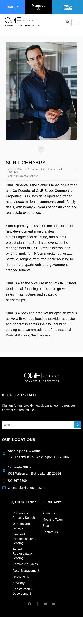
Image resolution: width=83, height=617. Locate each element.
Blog (45, 525)
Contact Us (50, 532)
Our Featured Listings (22, 526)
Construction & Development (23, 591)
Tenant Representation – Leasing (24, 554)
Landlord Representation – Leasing (24, 539)
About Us (48, 513)
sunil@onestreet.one (26, 175)
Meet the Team (52, 519)
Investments (21, 576)
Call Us (13, 7)
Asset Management (26, 570)
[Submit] (77, 425)
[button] (68, 22)
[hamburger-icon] (75, 22)
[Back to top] (72, 604)
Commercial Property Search (24, 515)
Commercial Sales (25, 564)
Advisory (19, 583)
